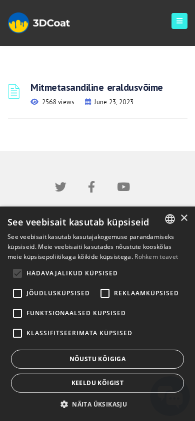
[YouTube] (123, 189)
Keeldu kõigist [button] (98, 383)
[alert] (97, 314)
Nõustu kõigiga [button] (98, 359)
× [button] (184, 218)
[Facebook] (91, 189)
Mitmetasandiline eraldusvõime (96, 87)
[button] (97, 404)
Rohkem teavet (156, 256)
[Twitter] (60, 189)
